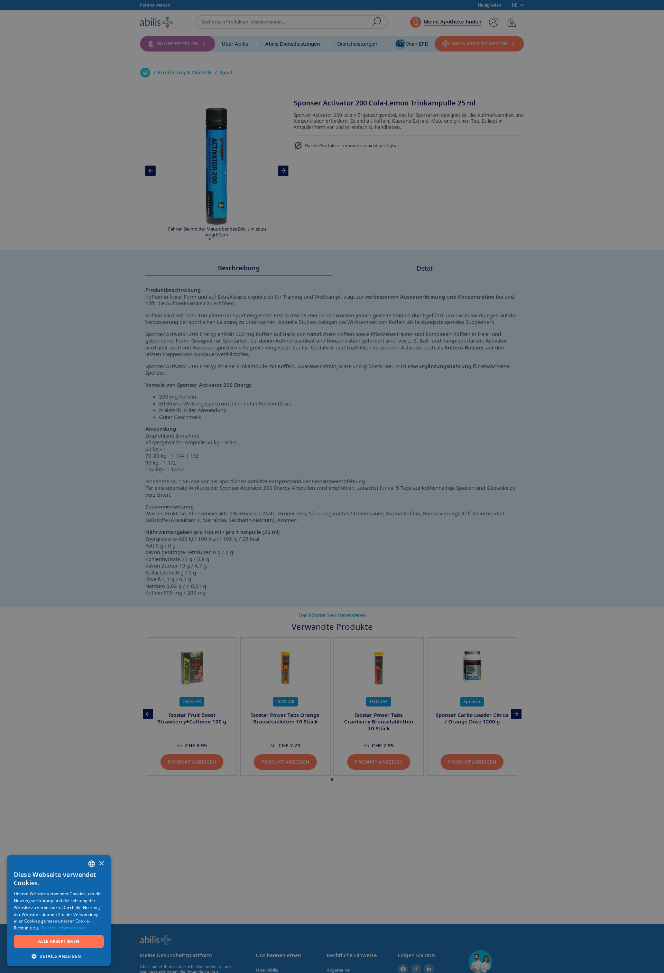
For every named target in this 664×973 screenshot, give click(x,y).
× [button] (101, 863)
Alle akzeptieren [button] (58, 941)
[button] (59, 956)
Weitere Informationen (63, 928)
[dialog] (332, 486)
